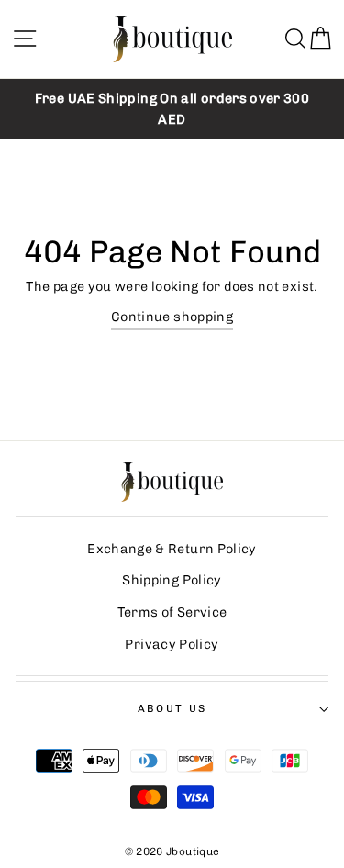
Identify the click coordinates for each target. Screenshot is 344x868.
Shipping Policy (171, 580)
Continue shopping (172, 316)
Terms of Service (172, 612)
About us (172, 708)
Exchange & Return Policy (172, 548)
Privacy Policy (171, 644)
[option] (172, 109)
